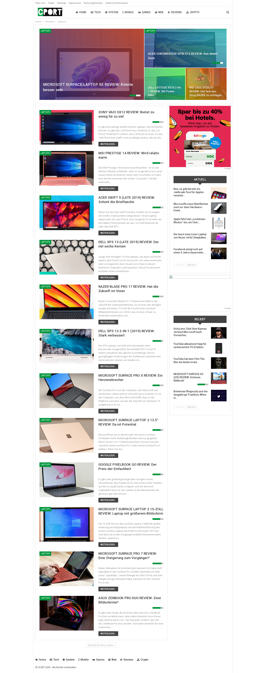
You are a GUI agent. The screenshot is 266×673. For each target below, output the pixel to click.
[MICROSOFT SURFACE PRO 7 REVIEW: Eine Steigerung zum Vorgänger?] (66, 568)
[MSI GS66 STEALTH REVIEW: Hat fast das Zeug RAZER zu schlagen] (206, 84)
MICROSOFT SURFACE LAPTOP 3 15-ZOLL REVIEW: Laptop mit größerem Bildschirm (130, 511)
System (113, 12)
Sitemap (61, 3)
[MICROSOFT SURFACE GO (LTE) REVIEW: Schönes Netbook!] (219, 378)
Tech (97, 12)
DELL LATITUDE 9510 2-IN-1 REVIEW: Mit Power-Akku (164, 91)
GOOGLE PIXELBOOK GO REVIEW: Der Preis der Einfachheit (127, 466)
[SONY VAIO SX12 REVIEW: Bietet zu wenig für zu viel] (66, 127)
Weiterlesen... (108, 144)
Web (160, 12)
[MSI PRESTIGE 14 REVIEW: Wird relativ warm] (66, 168)
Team (51, 3)
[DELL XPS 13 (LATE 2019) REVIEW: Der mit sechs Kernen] (66, 257)
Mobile (129, 12)
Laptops (45, 31)
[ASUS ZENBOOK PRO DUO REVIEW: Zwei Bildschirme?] (66, 613)
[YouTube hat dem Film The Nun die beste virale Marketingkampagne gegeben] (219, 363)
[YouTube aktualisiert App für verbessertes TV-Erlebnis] (219, 348)
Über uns (40, 3)
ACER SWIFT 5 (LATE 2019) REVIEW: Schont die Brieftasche (126, 199)
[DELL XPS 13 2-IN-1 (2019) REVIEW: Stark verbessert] (66, 346)
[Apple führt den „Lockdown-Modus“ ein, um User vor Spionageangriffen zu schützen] (219, 223)
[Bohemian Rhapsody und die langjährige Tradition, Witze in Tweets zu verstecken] (219, 395)
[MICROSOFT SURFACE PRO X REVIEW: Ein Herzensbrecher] (66, 390)
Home (82, 12)
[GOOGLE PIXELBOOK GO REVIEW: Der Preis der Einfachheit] (66, 479)
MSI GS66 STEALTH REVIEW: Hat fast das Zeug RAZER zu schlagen (205, 91)
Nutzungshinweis (93, 3)
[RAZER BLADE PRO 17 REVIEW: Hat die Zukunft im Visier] (66, 301)
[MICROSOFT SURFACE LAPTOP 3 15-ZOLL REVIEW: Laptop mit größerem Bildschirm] (66, 524)
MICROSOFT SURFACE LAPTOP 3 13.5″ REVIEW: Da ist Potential (128, 422)
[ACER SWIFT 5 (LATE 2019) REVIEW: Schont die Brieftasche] (66, 212)
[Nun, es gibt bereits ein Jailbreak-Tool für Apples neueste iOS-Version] (219, 193)
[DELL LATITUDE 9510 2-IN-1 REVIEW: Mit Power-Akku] (165, 84)
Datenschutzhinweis (116, 3)
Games (146, 12)
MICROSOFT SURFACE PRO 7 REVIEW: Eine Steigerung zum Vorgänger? (127, 555)
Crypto (194, 12)
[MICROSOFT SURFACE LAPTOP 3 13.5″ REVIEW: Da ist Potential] (66, 435)
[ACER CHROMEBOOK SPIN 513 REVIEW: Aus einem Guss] (185, 48)
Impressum (75, 3)
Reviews (176, 12)
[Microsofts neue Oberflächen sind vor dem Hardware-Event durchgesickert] (219, 208)
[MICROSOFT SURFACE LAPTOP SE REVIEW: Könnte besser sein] (91, 64)
